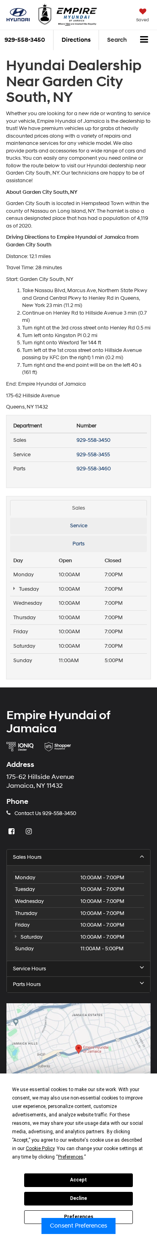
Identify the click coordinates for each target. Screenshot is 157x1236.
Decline (78, 1198)
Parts (78, 544)
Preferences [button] (70, 1157)
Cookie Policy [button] (40, 1148)
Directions (76, 40)
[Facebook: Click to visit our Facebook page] (12, 832)
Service (78, 525)
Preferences (78, 1217)
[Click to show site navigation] (144, 40)
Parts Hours (27, 984)
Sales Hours (27, 857)
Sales (78, 508)
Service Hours (29, 969)
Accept (78, 1180)
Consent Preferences (78, 1226)
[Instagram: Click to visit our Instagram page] (30, 832)
